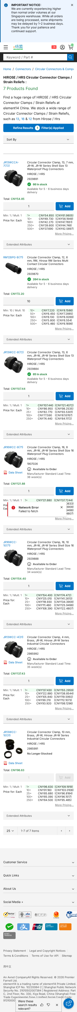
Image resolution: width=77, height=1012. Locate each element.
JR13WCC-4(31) (13, 637)
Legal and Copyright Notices (47, 950)
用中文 (7, 966)
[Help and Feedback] (68, 1003)
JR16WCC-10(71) (10, 543)
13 (17, 119)
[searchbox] (35, 57)
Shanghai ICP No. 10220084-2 (22, 987)
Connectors (23, 69)
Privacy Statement (14, 950)
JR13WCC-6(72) (13, 352)
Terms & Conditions (15, 955)
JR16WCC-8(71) (13, 447)
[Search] (70, 57)
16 (23, 119)
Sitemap (67, 955)
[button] (5, 47)
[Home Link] (21, 47)
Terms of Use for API (45, 955)
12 (30, 119)
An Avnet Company (15, 977)
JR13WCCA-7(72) (11, 164)
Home (7, 69)
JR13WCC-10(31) (10, 733)
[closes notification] (72, 5)
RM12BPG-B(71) (13, 257)
